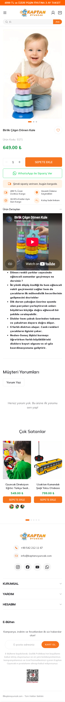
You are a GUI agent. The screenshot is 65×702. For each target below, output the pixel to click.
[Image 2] (33, 121)
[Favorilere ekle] (58, 130)
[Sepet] (60, 13)
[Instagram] (18, 567)
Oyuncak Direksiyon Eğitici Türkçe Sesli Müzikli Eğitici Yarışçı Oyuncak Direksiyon (17, 486)
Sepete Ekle (17, 499)
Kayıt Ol (50, 644)
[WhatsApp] (47, 567)
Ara (57, 21)
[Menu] (10, 13)
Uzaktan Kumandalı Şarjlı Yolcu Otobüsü (48, 486)
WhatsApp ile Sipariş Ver (35, 173)
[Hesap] (53, 13)
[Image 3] (36, 121)
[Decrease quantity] (6, 162)
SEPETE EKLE (44, 162)
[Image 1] (29, 121)
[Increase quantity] (19, 162)
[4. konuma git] (36, 520)
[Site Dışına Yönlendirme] (32, 676)
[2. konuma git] (31, 520)
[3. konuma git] (33, 520)
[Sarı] (22, 506)
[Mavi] (17, 506)
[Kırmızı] (11, 506)
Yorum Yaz (13, 382)
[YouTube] (37, 567)
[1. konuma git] (27, 520)
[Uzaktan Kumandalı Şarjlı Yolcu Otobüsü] (48, 460)
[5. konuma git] (39, 520)
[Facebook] (28, 567)
